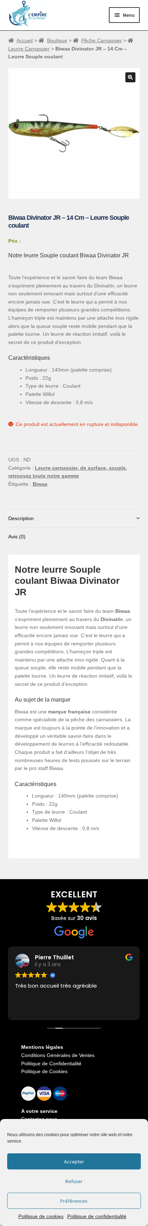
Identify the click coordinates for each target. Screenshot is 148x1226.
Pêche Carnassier (101, 40)
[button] (130, 77)
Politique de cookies (41, 1216)
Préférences (74, 1201)
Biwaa (40, 484)
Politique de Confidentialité (51, 1063)
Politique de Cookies (44, 1071)
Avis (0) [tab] (17, 536)
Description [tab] (21, 518)
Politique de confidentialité (96, 1216)
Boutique (57, 40)
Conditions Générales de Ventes (57, 1055)
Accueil (25, 40)
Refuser (74, 1181)
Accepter (74, 1161)
